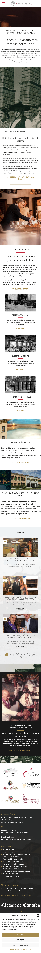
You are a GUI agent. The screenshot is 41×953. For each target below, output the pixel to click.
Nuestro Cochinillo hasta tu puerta (14, 866)
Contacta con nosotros (10, 876)
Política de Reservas (20, 912)
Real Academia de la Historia (12, 861)
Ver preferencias (20, 945)
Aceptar (20, 935)
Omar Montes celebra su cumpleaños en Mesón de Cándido (20, 560)
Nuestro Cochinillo (16, 854)
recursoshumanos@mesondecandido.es (16, 895)
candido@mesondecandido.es (12, 822)
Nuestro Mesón (8, 849)
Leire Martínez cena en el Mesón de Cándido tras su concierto (20, 598)
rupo (11, 869)
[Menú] (3, 3)
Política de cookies (14, 949)
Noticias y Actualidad (10, 874)
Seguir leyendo (20, 570)
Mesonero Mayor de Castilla (12, 859)
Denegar (20, 940)
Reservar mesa (7, 852)
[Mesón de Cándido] (22, 3)
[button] (38, 915)
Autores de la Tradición (10, 857)
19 (34, 654)
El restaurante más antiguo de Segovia (16, 871)
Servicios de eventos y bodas (13, 864)
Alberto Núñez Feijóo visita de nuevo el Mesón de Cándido (20, 636)
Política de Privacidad (25, 949)
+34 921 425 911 (7, 820)
